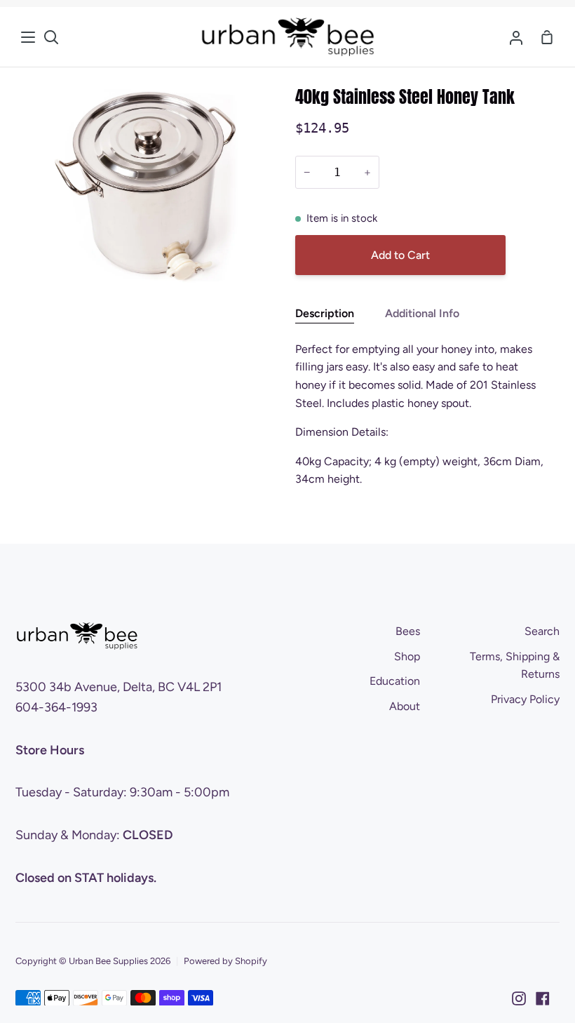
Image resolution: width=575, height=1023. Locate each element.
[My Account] (516, 37)
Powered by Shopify (225, 961)
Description (324, 313)
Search (542, 631)
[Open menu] (28, 37)
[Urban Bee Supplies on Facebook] (543, 998)
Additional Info (422, 313)
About (404, 706)
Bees (407, 631)
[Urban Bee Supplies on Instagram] (519, 998)
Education (395, 681)
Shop (407, 656)
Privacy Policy (525, 699)
